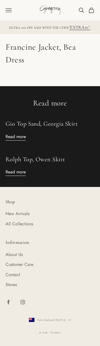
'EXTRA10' (79, 27)
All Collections (19, 224)
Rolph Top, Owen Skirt (35, 159)
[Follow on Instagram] (23, 302)
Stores (11, 284)
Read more (16, 136)
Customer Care (19, 264)
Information (17, 242)
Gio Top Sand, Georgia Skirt (42, 123)
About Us (14, 254)
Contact (13, 274)
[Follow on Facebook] (8, 302)
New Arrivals (17, 213)
